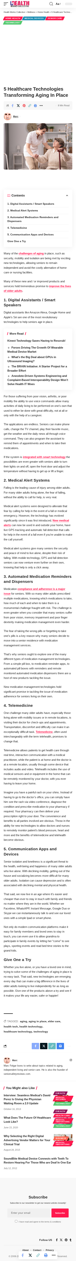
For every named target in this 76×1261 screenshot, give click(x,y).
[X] (61, 1240)
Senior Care (55, 18)
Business (61, 1138)
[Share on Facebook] (12, 105)
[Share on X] (18, 105)
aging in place (37, 1021)
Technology (13, 23)
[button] (7, 4)
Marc (15, 116)
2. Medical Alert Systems (22, 210)
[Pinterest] (66, 1240)
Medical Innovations (63, 1121)
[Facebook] (56, 1240)
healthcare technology (18, 1031)
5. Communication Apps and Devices (30, 234)
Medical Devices (34, 18)
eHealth (60, 1093)
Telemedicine (44, 731)
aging (23, 1021)
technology (41, 1031)
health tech (11, 1026)
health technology (30, 1026)
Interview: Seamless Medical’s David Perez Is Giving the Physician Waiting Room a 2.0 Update (27, 1099)
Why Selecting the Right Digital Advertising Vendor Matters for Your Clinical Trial (27, 1140)
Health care (63, 1116)
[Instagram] (70, 1060)
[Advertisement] (38, 54)
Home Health (13, 18)
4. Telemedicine (17, 227)
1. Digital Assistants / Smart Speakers (30, 203)
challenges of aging (31, 253)
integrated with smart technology (44, 457)
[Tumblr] (70, 1240)
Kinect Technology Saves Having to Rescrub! (36, 340)
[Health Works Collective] (20, 4)
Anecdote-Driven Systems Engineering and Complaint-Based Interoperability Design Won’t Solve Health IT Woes (37, 380)
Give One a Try (16, 241)
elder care (54, 1021)
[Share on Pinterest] (24, 105)
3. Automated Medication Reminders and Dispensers (32, 219)
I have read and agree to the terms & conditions (40, 1222)
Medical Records (61, 1098)
